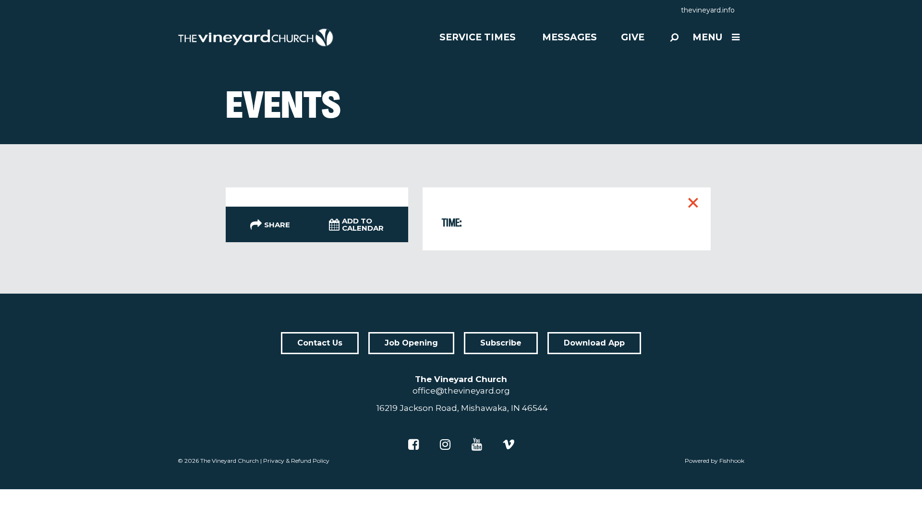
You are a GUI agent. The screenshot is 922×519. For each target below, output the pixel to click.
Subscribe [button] (501, 342)
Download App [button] (594, 342)
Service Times (477, 37)
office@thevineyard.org (461, 390)
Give (632, 37)
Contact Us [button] (319, 342)
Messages (569, 37)
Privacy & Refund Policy (296, 460)
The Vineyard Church (229, 460)
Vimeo (508, 444)
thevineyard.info (708, 10)
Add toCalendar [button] (363, 224)
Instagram (445, 444)
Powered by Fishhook (714, 460)
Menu (707, 37)
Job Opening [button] (411, 342)
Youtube (477, 444)
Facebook (413, 444)
